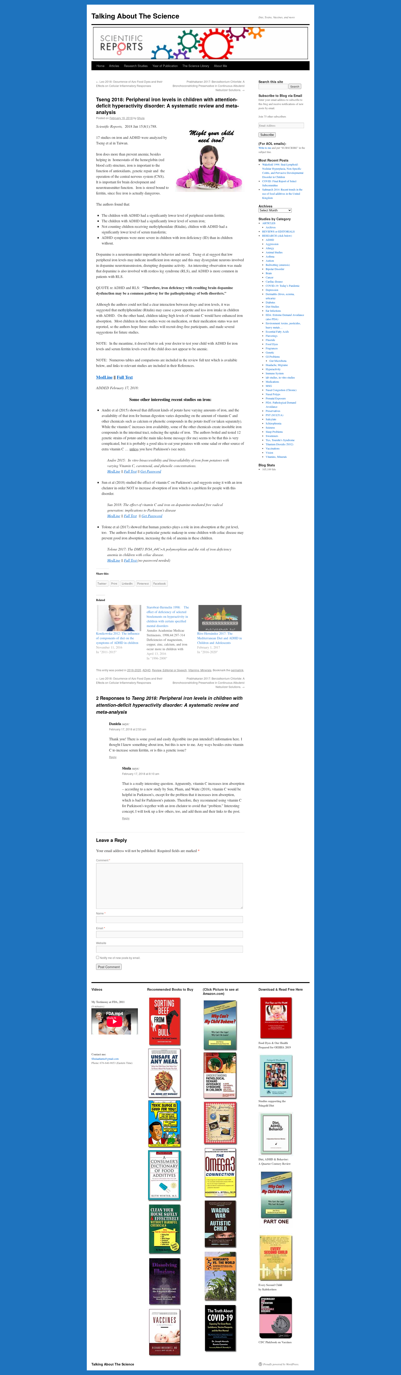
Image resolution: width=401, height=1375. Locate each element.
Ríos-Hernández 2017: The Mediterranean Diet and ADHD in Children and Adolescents (219, 638)
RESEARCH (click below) (277, 235)
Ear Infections (273, 310)
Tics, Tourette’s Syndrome (280, 440)
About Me (220, 66)
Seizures (270, 427)
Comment (103, 860)
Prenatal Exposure (276, 398)
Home (100, 66)
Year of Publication (165, 66)
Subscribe (267, 135)
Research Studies (136, 66)
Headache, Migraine (277, 365)
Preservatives (273, 411)
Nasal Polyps (273, 394)
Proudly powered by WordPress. (281, 1364)
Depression (272, 290)
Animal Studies (274, 252)
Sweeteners (272, 436)
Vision (269, 452)
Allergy (270, 248)
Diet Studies (272, 306)
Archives (271, 227)
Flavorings (272, 335)
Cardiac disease (274, 281)
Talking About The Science (135, 16)
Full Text (130, 471)
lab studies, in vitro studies (280, 377)
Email (100, 928)
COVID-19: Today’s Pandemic (283, 285)
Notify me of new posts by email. (120, 958)
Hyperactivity (273, 369)
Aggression (272, 244)
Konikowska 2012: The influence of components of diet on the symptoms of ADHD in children (117, 638)
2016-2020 (134, 670)
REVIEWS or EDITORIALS (278, 231)
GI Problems (273, 356)
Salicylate (271, 419)
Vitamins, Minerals (199, 670)
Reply (112, 757)
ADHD (146, 670)
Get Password (150, 471)
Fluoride (270, 340)
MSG (269, 386)
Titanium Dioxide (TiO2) (279, 444)
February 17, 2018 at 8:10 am (140, 774)
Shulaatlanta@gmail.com (105, 1058)
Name (101, 913)
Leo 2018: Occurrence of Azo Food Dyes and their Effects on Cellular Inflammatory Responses (129, 84)
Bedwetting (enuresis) (278, 265)
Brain (269, 273)
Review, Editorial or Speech (169, 670)
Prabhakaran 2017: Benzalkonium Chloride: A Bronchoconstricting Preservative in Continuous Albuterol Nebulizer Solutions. (209, 86)
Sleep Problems (274, 431)
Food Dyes (272, 344)
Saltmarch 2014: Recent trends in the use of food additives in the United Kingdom (282, 194)
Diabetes (270, 302)
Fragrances (272, 348)
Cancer (269, 277)
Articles (114, 66)
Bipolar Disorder (275, 269)
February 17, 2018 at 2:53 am (127, 729)
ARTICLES (268, 223)
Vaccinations (273, 448)
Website (101, 943)
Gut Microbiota (277, 361)
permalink (237, 670)
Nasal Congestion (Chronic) (281, 390)
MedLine (104, 377)
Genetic (270, 352)
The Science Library (195, 66)
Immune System (275, 373)
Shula (141, 118)
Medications (272, 381)
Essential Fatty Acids (277, 331)
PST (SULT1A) (274, 415)
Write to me (265, 148)
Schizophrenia (273, 423)
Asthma (270, 256)
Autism (270, 260)
